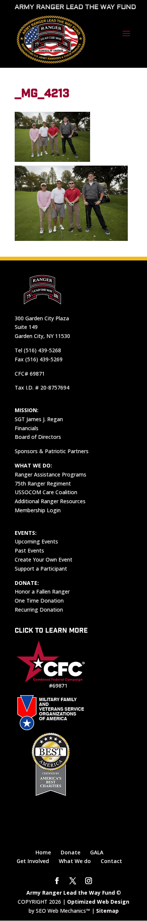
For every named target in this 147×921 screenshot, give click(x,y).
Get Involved (33, 861)
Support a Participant (41, 568)
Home (43, 852)
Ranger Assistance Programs (50, 474)
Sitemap (107, 910)
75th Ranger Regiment (43, 483)
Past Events (29, 550)
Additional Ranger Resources (50, 501)
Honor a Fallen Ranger (42, 591)
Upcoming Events (36, 541)
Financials (26, 428)
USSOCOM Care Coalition (46, 492)
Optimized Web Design (98, 901)
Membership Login (38, 510)
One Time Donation (39, 600)
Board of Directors (38, 436)
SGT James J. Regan (39, 419)
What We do (75, 861)
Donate (70, 852)
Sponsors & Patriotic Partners (52, 451)
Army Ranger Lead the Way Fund (70, 892)
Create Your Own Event (43, 559)
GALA (96, 852)
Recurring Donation (39, 609)
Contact (111, 861)
